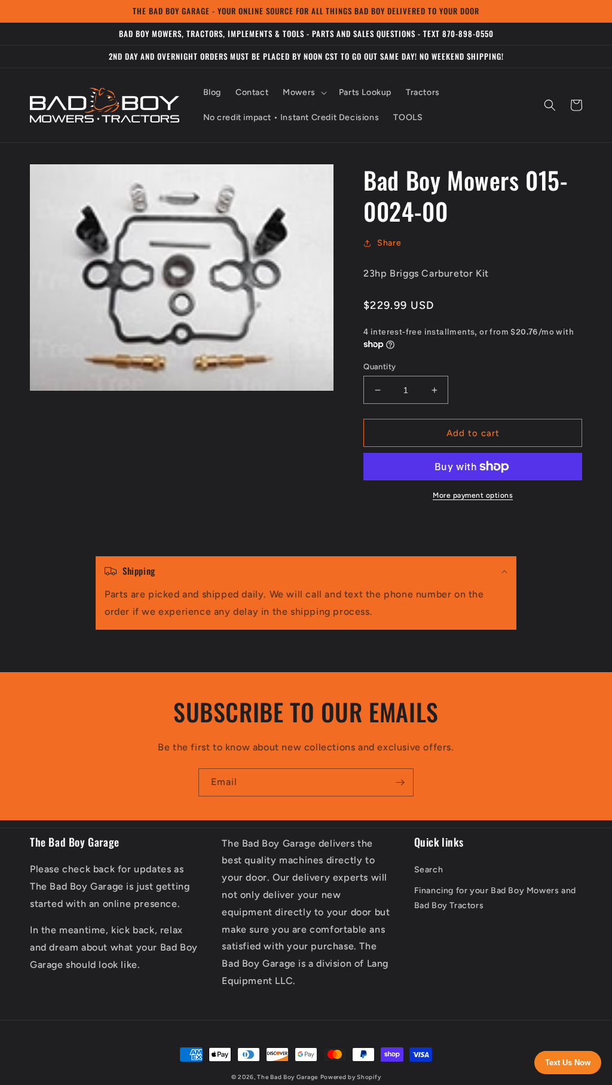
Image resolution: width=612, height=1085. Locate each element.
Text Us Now (567, 1062)
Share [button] (389, 243)
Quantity (379, 366)
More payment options (473, 495)
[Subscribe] (400, 782)
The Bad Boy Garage (287, 1077)
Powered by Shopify (350, 1077)
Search (428, 870)
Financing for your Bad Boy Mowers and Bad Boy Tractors (495, 898)
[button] (304, 92)
